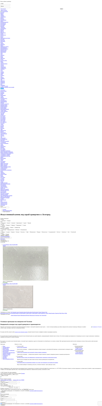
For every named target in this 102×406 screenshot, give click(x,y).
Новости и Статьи (6, 354)
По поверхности (3, 98)
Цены (4, 346)
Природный (2, 119)
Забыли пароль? (4, 10)
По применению (3, 139)
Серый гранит (3, 110)
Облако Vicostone (3, 187)
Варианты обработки (4, 228)
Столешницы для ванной (5, 153)
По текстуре (2, 115)
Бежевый (2, 93)
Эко (1, 136)
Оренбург (2, 55)
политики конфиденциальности (36, 390)
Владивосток (3, 23)
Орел (1, 54)
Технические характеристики (9, 352)
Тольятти (2, 75)
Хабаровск (2, 80)
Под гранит (2, 116)
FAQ (1, 200)
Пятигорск (2, 58)
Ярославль (2, 85)
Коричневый (3, 95)
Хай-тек (2, 134)
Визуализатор (3, 199)
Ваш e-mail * (2, 383)
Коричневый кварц (4, 313)
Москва (2, 13)
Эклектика (37, 315)
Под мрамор (2, 118)
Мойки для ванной (4, 163)
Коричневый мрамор (4, 109)
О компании (5, 355)
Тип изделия (3, 385)
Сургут (1, 71)
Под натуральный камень (13, 313)
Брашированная (3, 101)
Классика (2, 128)
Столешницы (3, 142)
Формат (2, 233)
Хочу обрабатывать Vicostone (6, 195)
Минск (1, 45)
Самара (1, 62)
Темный (2, 114)
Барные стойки (3, 174)
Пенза (1, 56)
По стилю (2, 123)
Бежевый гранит (3, 104)
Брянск (1, 21)
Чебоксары (2, 81)
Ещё (46, 312)
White (66, 313)
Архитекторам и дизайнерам (8, 350)
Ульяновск (2, 78)
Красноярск (2, 41)
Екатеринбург (3, 28)
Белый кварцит (3, 107)
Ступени (2, 178)
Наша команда (3, 192)
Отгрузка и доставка (4, 193)
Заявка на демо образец (5, 196)
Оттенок (2, 219)
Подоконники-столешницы (6, 169)
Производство (6, 348)
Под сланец (2, 120)
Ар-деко (2, 125)
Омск (1, 53)
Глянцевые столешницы (5, 150)
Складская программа (5, 236)
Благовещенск (3, 20)
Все (11, 312)
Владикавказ (3, 24)
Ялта (1, 83)
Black (60, 313)
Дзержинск (2, 27)
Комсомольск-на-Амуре (5, 38)
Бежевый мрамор (3, 105)
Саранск (2, 64)
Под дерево (2, 148)
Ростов (1, 59)
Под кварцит (3, 117)
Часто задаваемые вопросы (8, 358)
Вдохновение (3, 184)
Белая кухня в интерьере (22, 347)
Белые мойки (3, 158)
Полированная (3, 100)
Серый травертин (4, 111)
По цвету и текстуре (4, 103)
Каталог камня (3, 91)
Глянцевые (2, 162)
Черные (2, 145)
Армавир (2, 15)
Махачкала (2, 44)
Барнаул (2, 17)
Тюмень (2, 77)
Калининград (3, 34)
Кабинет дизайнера (4, 87)
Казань (1, 33)
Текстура (2, 224)
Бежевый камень (22, 312)
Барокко (2, 126)
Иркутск (2, 31)
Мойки (1, 157)
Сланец (46, 313)
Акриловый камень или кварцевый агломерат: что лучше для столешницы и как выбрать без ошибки (37, 362)
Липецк (2, 43)
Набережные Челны (4, 46)
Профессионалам (3, 182)
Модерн (2, 131)
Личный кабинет (6, 347)
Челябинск (2, 82)
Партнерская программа (5, 183)
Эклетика (2, 135)
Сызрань (2, 72)
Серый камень (35, 313)
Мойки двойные (3, 165)
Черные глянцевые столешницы (6, 152)
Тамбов (1, 73)
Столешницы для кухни (5, 156)
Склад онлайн (11, 87)
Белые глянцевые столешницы (6, 151)
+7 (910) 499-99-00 (79, 352)
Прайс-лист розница (4, 189)
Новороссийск (3, 50)
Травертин (57, 313)
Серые (1, 144)
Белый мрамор (3, 108)
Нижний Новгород (4, 48)
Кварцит (43, 312)
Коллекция (2, 226)
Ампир (1, 124)
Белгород (2, 12)
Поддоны (2, 179)
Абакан (1, 14)
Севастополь (3, 66)
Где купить (2, 89)
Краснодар (2, 40)
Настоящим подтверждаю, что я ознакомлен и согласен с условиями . (22, 390)
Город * (2, 384)
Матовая (2, 102)
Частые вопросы (3, 201)
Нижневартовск (3, 47)
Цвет (1, 221)
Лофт (1, 129)
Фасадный (2, 140)
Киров (1, 37)
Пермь (1, 57)
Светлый (2, 113)
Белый (1, 94)
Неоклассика (3, 132)
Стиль (1, 230)
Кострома (2, 39)
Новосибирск (3, 51)
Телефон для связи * (4, 382)
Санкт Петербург (3, 63)
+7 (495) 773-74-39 (4, 86)
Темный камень (51, 313)
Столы (1, 181)
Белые (1, 171)
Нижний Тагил (3, 49)
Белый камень (29, 312)
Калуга (1, 35)
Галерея (2, 198)
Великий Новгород (4, 22)
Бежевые (2, 147)
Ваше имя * (2, 381)
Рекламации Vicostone (4, 197)
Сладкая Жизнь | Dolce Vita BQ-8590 (10, 244)
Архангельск (3, 16)
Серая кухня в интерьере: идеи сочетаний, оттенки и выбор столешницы (32, 352)
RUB (1, 238)
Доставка (5, 356)
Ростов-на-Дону (3, 60)
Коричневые (2, 146)
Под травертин (3, 121)
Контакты (5, 357)
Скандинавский (3, 133)
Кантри (1, 127)
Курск (1, 42)
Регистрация (3, 8)
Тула (1, 76)
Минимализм (3, 130)
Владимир (2, 25)
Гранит (40, 312)
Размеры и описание (4, 388)
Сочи (1, 70)
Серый (1, 96)
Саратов (2, 65)
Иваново (2, 29)
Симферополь (3, 67)
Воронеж (2, 26)
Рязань (1, 61)
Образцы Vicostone (4, 194)
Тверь (1, 74)
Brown (63, 313)
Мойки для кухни (4, 164)
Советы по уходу (3, 203)
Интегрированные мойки (5, 166)
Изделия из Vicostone (4, 141)
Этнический (2, 137)
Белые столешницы (4, 143)
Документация (3, 185)
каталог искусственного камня (21, 331)
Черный (2, 97)
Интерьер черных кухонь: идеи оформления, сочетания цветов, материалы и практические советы (37, 357)
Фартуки (2, 180)
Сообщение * (3, 402)
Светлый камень (22, 313)
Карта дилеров (6, 349)
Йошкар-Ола (3, 32)
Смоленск (2, 69)
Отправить (3, 391)
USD (4, 238)
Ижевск (2, 30)
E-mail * (2, 398)
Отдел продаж (3, 191)
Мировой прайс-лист (4, 190)
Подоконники (3, 168)
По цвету (2, 92)
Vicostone (23, 373)
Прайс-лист (2, 188)
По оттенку (2, 112)
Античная (2, 99)
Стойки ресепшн (3, 167)
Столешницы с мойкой (5, 155)
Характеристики (3, 204)
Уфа (1, 79)
